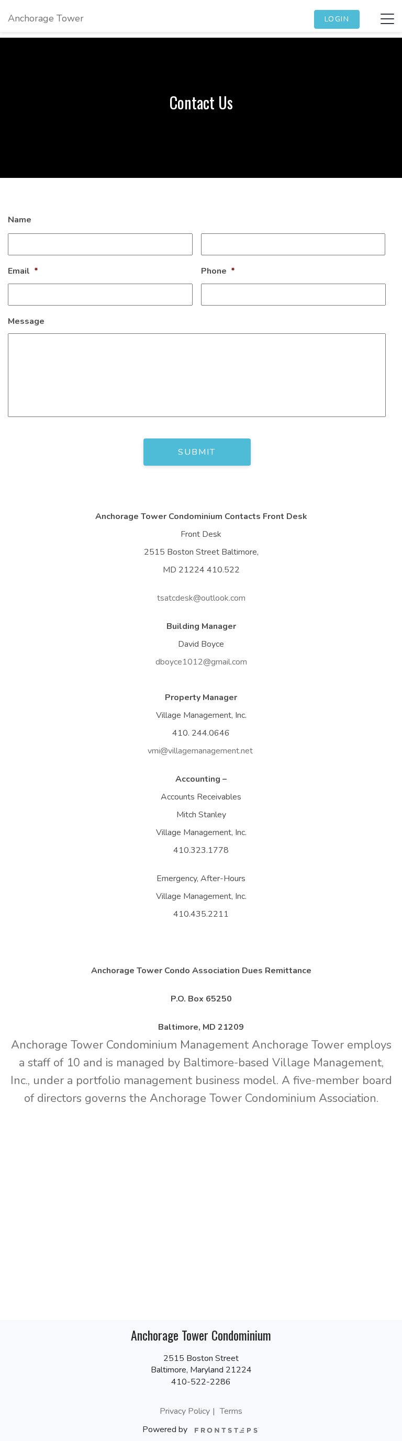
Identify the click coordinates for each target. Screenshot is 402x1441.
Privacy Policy (185, 1411)
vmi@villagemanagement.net (200, 751)
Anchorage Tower (46, 18)
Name (19, 220)
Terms (231, 1411)
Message (26, 321)
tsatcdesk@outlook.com (201, 598)
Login (337, 19)
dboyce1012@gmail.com (201, 662)
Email (23, 271)
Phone (218, 271)
